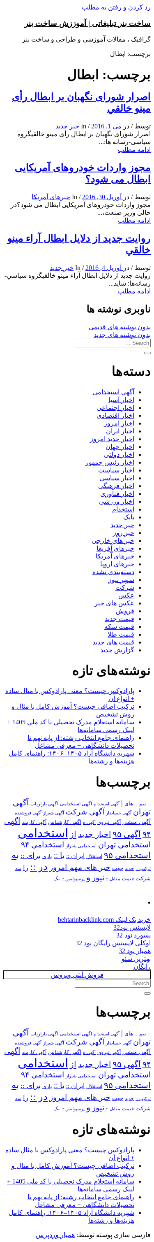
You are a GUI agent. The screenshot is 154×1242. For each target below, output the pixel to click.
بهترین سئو (136, 958)
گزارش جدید (117, 650)
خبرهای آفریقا (115, 548)
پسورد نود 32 (133, 935)
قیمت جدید (119, 618)
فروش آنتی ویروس (77, 974)
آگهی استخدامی (113, 391)
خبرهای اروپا (117, 564)
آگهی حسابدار (118, 812)
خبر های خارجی (113, 540)
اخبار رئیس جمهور (109, 462)
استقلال (94, 856)
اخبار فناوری (117, 493)
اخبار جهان (120, 446)
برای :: (31, 855)
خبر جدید (67, 126)
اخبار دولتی (119, 454)
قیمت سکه (119, 626)
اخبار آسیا (121, 399)
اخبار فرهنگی (116, 485)
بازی (47, 856)
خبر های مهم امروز (79, 867)
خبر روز (123, 532)
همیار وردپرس (55, 1234)
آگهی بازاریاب (44, 804)
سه (18, 868)
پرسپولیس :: (73, 878)
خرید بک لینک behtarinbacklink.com (104, 919)
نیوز (98, 877)
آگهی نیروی (109, 822)
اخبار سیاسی (116, 477)
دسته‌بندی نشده (113, 571)
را (25, 867)
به (15, 855)
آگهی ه (89, 822)
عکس (126, 595)
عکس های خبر (114, 603)
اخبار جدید (94, 834)
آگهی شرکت (85, 812)
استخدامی (43, 833)
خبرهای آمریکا (51, 196)
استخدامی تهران (124, 844)
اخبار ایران (120, 431)
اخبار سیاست (116, 470)
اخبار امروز (119, 423)
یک (56, 878)
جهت (117, 868)
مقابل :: (113, 878)
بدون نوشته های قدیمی (120, 326)
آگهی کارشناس (64, 822)
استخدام (123, 509)
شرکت (124, 587)
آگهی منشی (136, 822)
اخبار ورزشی (116, 501)
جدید (129, 868)
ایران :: (75, 855)
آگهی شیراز (53, 812)
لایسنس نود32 (132, 927)
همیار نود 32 (135, 950)
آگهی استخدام (107, 803)
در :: (39, 866)
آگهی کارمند (34, 822)
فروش (125, 610)
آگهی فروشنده (28, 812)
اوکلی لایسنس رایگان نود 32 (113, 943)
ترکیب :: (143, 868)
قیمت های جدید (113, 642)
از (73, 834)
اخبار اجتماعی (115, 407)
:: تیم (145, 804)
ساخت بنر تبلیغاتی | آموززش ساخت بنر (88, 23)
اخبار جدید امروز (112, 438)
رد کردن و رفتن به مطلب (116, 7)
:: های (131, 804)
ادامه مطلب (134, 149)
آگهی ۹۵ (127, 834)
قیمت (128, 878)
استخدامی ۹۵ (127, 855)
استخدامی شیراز (81, 845)
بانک (128, 517)
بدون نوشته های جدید (122, 334)
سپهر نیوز (121, 579)
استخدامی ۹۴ (42, 844)
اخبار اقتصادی (115, 415)
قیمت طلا (121, 634)
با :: (59, 855)
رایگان (142, 966)
